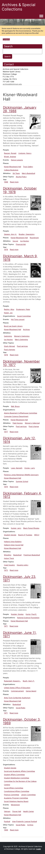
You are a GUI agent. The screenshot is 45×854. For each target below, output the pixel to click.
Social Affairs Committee (13, 788)
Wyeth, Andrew (10, 157)
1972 (6, 570)
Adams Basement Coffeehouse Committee (20, 413)
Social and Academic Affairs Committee (19, 771)
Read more (14, 182)
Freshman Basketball (32, 555)
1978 (6, 249)
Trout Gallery (28, 167)
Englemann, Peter (23, 309)
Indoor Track (9, 558)
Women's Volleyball (32, 423)
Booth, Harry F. (29, 681)
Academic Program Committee (16, 798)
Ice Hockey (24, 241)
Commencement (17, 691)
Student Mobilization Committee (16, 778)
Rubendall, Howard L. (12, 681)
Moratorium (15, 805)
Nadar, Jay (8, 313)
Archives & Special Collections (18, 6)
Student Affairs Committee (14, 775)
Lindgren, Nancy (24, 153)
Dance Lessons (17, 160)
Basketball (17, 555)
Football (7, 821)
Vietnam (7, 811)
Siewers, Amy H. (10, 234)
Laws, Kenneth (16, 468)
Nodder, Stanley (17, 614)
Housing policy (22, 565)
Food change (34, 426)
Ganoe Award (31, 691)
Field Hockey (18, 423)
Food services (22, 346)
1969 (6, 830)
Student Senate (10, 535)
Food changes (9, 350)
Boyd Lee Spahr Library (13, 326)
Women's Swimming (22, 336)
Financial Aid (21, 244)
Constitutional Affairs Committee (16, 791)
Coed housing (9, 565)
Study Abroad (9, 346)
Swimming (8, 336)
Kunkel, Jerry (16, 528)
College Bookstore (11, 170)
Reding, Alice (9, 309)
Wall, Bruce (15, 406)
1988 (6, 182)
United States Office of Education (17, 688)
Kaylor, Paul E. (31, 614)
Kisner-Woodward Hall (12, 167)
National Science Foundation (28, 618)
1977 (6, 432)
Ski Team (16, 173)
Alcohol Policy (21, 177)
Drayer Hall (16, 811)
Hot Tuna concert (17, 319)
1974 (6, 487)
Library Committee (28, 795)
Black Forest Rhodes (31, 528)
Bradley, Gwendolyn (26, 234)
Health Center (28, 811)
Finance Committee (11, 795)
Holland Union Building (12, 542)
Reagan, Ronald (10, 153)
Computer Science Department (16, 416)
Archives (26, 329)
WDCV (36, 535)
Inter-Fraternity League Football (24, 821)
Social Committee (24, 316)
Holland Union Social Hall (13, 545)
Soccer (15, 241)
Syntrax (30, 825)
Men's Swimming (21, 339)
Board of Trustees (25, 535)
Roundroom (34, 238)
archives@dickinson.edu (12, 84)
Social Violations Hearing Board (16, 801)
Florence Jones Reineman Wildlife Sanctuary (21, 475)
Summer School (22, 481)
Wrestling (7, 555)
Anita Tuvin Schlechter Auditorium (17, 698)
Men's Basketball (28, 173)
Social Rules (20, 708)
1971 (6, 626)
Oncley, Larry (29, 468)
